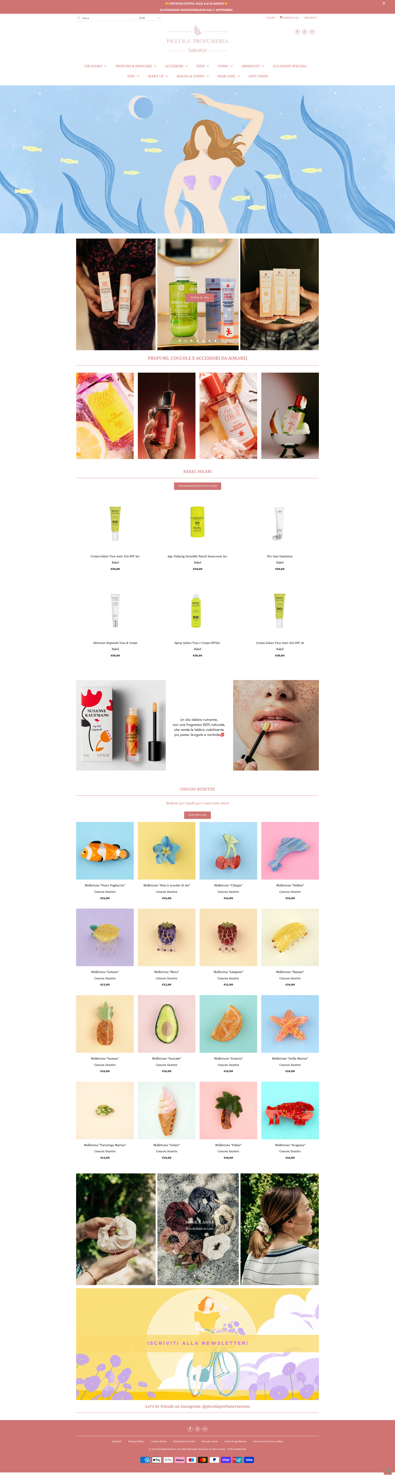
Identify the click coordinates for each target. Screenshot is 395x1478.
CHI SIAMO (93, 66)
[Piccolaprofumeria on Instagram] (304, 31)
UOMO (223, 66)
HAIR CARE (226, 76)
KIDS (200, 66)
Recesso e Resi (210, 1441)
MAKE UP (156, 76)
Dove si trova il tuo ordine (268, 1441)
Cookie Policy (158, 1441)
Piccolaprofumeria (167, 1449)
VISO (131, 76)
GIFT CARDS (258, 76)
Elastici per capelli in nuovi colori (199, 1233)
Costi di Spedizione (235, 1441)
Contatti (117, 1441)
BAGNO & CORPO (190, 76)
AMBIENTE (251, 66)
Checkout (310, 17)
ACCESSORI (174, 66)
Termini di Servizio (184, 1441)
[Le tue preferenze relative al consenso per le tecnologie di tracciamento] (388, 1471)
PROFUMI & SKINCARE (133, 66)
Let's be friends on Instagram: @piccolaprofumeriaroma (197, 1406)
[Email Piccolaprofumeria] (312, 31)
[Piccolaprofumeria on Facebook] (297, 31)
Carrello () (290, 17)
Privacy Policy (136, 1441)
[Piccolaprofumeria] (197, 41)
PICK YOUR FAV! (197, 815)
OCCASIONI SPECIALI (290, 66)
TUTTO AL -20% (200, 297)
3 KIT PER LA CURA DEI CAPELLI (199, 730)
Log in (271, 17)
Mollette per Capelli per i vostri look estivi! (197, 803)
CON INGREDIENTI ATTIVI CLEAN (197, 486)
